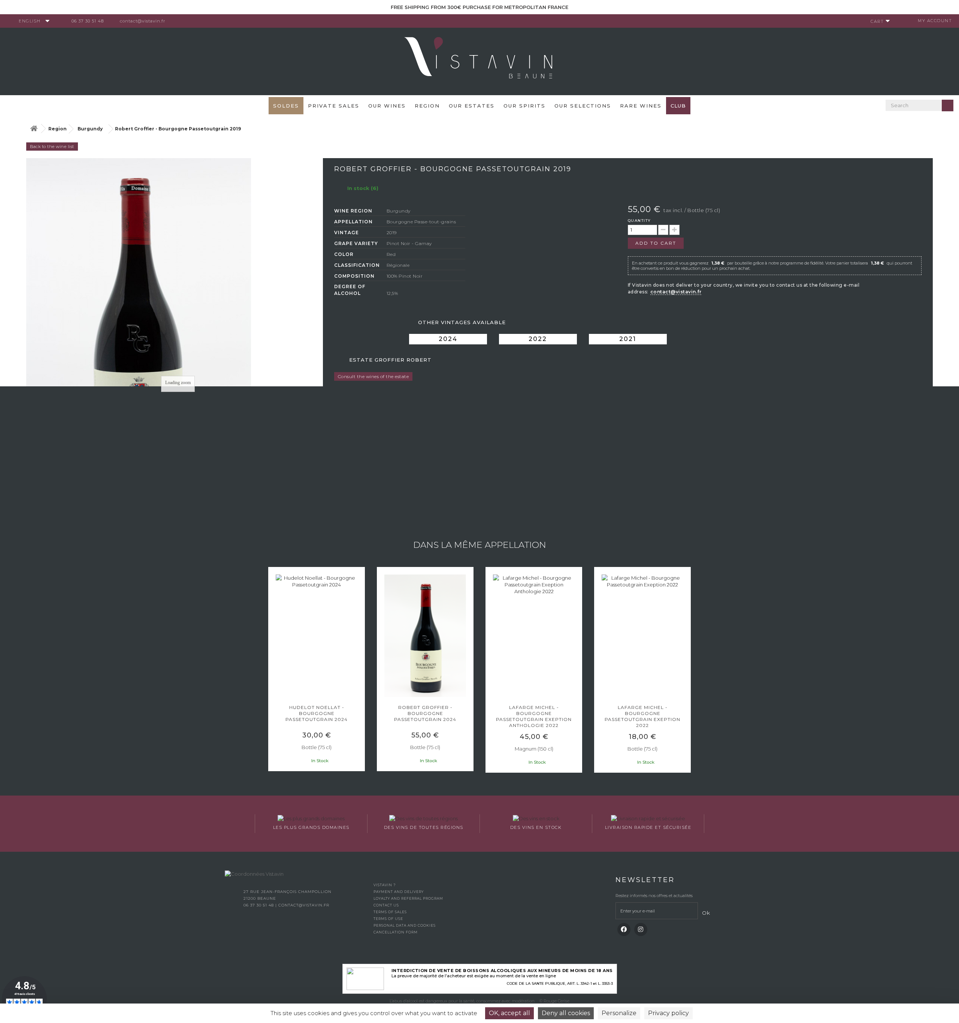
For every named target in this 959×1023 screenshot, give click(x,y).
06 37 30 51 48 (88, 21)
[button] (271, 670)
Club (678, 106)
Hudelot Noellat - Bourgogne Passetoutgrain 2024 (316, 713)
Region (427, 106)
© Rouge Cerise (554, 1001)
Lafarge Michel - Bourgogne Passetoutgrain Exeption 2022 (642, 716)
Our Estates (471, 106)
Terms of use (388, 919)
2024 (448, 338)
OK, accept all (509, 1013)
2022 (538, 338)
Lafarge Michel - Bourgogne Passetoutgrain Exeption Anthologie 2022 (534, 716)
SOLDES (286, 106)
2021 (627, 338)
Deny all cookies (566, 1013)
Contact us (386, 905)
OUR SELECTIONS (582, 106)
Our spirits (524, 106)
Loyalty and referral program (408, 898)
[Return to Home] (34, 128)
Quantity (639, 220)
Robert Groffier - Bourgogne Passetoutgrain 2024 (425, 713)
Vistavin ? (384, 885)
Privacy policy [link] (668, 1013)
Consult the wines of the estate (373, 376)
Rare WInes (641, 106)
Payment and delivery (398, 892)
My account (935, 20)
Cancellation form (395, 932)
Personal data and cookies (404, 925)
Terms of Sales (390, 912)
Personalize (619, 1013)
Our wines (387, 106)
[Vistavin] (479, 61)
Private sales (333, 106)
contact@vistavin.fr (142, 21)
